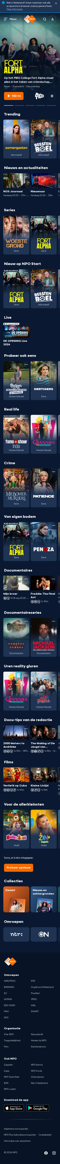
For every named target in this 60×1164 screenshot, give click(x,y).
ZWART (35, 1011)
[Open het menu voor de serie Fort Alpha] (53, 219)
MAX (6, 1011)
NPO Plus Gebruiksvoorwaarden (20, 1135)
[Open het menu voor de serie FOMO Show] (26, 418)
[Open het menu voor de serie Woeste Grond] (26, 219)
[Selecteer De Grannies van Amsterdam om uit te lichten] (19, 104)
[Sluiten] (56, 3)
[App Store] (14, 1108)
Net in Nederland (39, 1083)
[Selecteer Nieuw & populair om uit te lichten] (51, 104)
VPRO (34, 999)
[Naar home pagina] (30, 19)
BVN (6, 1083)
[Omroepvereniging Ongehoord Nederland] (44, 934)
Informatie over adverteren (17, 1141)
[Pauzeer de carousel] (52, 96)
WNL (33, 1005)
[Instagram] (54, 1153)
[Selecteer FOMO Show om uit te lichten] (30, 104)
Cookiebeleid (45, 1135)
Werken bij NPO (38, 1040)
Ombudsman (37, 1077)
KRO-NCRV (9, 1005)
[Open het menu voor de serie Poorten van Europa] (26, 621)
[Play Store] (37, 1108)
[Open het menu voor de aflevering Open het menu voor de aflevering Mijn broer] (26, 579)
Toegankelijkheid (12, 1040)
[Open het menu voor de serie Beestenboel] (53, 123)
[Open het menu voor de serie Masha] (26, 813)
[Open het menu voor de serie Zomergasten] (26, 123)
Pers (6, 1047)
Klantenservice (38, 1047)
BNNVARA (9, 987)
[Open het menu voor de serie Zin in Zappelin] (53, 813)
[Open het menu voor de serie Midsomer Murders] (26, 472)
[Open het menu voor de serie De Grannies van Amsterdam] (53, 418)
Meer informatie (14, 9)
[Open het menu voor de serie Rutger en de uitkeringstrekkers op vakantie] (26, 364)
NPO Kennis (37, 1065)
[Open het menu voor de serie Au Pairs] (53, 675)
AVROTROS (10, 981)
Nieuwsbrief (37, 1034)
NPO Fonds (36, 1071)
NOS (6, 1017)
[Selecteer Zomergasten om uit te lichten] (40, 104)
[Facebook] (46, 1153)
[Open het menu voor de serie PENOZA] (53, 525)
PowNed (35, 993)
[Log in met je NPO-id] (52, 19)
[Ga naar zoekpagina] (45, 19)
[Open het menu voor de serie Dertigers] (53, 364)
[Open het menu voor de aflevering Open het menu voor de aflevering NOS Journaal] (26, 177)
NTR (33, 981)
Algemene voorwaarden (16, 1129)
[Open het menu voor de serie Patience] (53, 472)
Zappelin (8, 1065)
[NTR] (16, 934)
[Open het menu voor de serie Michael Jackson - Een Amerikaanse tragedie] (53, 621)
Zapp (6, 1071)
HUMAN (8, 999)
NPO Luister (10, 1089)
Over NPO (9, 1034)
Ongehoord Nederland (42, 987)
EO (5, 993)
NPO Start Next (11, 1077)
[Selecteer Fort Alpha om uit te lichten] (8, 104)
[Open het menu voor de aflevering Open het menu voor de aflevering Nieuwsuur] (53, 177)
